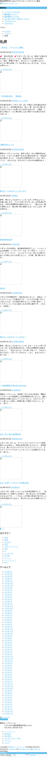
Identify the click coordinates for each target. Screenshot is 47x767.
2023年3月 (8, 649)
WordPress (12, 749)
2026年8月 (8, 572)
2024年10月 (8, 608)
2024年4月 (8, 622)
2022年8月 (8, 665)
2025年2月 (8, 601)
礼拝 (22, 52)
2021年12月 (8, 684)
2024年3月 (8, 624)
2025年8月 (8, 588)
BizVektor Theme (24, 749)
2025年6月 (8, 592)
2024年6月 (8, 617)
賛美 (13, 52)
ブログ (7, 743)
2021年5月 (8, 700)
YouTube (7, 542)
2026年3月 (8, 578)
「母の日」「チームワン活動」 (12, 47)
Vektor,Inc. (37, 749)
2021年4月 (8, 702)
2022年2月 (8, 679)
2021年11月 (8, 686)
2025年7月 (8, 590)
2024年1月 (8, 627)
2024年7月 (8, 615)
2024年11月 (8, 606)
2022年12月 (8, 656)
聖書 (6, 538)
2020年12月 (8, 711)
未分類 (18, 52)
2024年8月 (8, 613)
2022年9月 (8, 663)
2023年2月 (8, 652)
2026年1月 (8, 581)
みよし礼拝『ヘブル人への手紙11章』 (15, 483)
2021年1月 (8, 709)
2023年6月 (8, 643)
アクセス (7, 741)
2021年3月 (8, 704)
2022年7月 (8, 668)
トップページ (9, 731)
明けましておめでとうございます (13, 191)
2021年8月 (8, 693)
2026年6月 (8, 574)
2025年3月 (8, 599)
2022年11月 (8, 659)
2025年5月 (8, 595)
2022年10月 (8, 661)
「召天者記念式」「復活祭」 (11, 96)
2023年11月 (8, 631)
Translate (32, 755)
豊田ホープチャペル (17, 747)
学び (6, 562)
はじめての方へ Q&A (12, 738)
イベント (20, 101)
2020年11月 (8, 713)
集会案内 (7, 736)
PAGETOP (4, 719)
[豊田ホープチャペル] (8, 3)
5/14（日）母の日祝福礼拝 (10, 434)
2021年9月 (8, 691)
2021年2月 (8, 707)
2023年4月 (8, 647)
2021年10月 (8, 688)
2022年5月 (8, 672)
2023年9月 (8, 636)
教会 (22, 149)
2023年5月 (8, 645)
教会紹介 (7, 734)
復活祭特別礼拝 (6, 240)
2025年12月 (8, 583)
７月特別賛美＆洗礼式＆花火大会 (13, 386)
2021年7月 (8, 695)
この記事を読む (6, 69)
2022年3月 (8, 677)
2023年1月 (8, 654)
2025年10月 (8, 585)
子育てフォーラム (11, 546)
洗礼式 (2, 288)
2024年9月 (8, 611)
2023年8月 (8, 638)
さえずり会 (8, 553)
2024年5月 (8, 620)
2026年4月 (8, 576)
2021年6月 (8, 697)
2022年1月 (8, 681)
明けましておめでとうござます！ (13, 337)
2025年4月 (8, 597)
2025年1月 (8, 604)
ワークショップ (10, 560)
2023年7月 (8, 640)
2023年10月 (8, 633)
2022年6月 (8, 670)
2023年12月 (8, 629)
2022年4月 (8, 675)
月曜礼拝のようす (7, 145)
